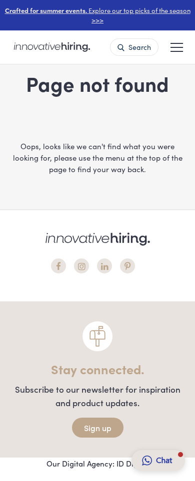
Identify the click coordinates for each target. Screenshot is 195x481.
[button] (176, 46)
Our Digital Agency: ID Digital (97, 463)
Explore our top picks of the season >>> (97, 15)
